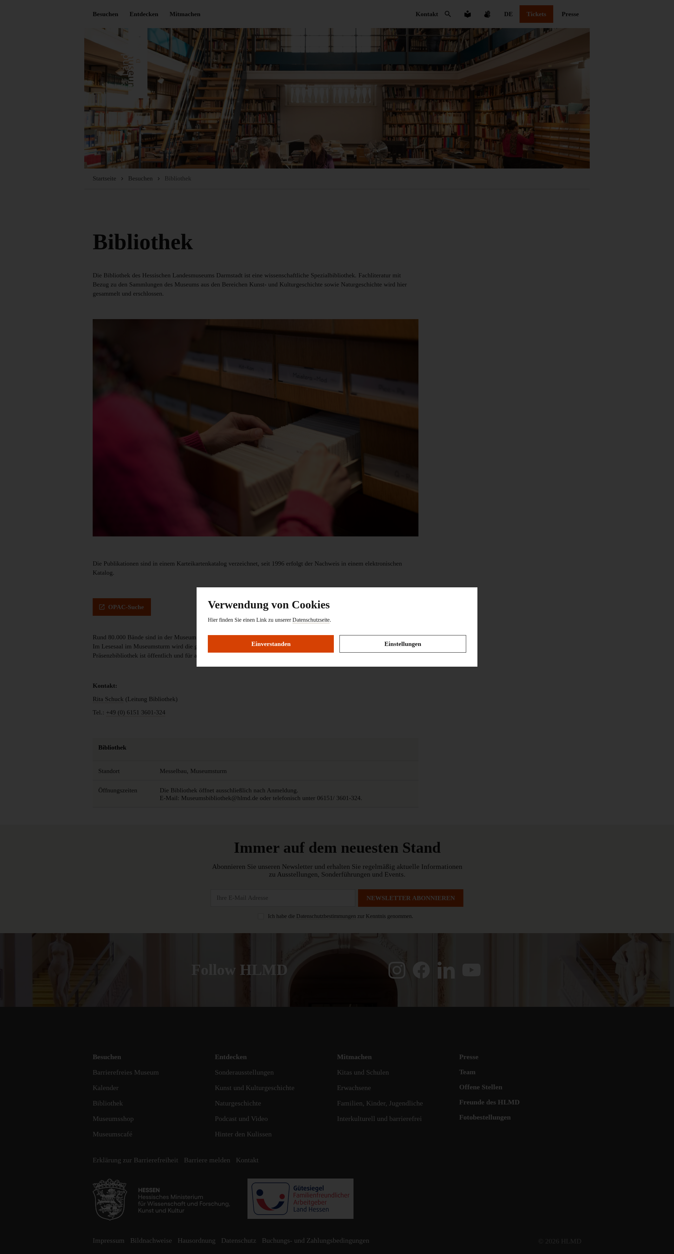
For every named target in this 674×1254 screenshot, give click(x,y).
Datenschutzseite (311, 620)
